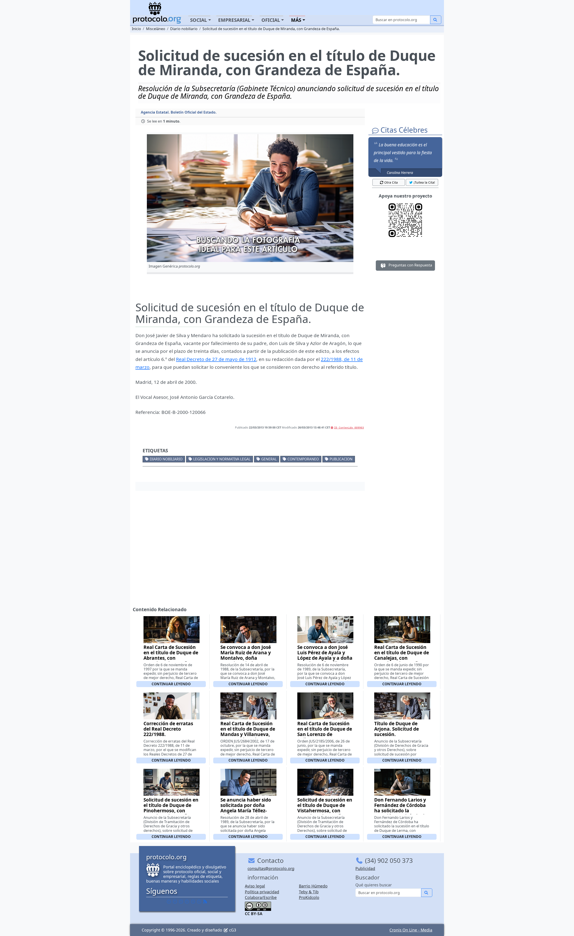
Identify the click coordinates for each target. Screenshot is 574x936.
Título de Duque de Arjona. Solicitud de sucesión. (396, 728)
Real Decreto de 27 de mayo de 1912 (216, 359)
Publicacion (341, 459)
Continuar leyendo (171, 683)
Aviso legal (255, 886)
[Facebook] (168, 901)
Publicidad (365, 868)
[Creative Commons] (258, 905)
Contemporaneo (303, 459)
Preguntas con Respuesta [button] (410, 265)
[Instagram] (193, 901)
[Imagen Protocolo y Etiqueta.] (250, 198)
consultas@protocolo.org (271, 868)
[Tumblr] (187, 901)
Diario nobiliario (166, 459)
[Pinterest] (180, 901)
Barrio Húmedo (313, 886)
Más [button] (296, 20)
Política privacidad (262, 891)
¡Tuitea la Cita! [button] (424, 182)
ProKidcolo (309, 897)
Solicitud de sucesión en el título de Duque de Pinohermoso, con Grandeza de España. (171, 808)
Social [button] (198, 20)
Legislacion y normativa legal (221, 459)
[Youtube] (199, 901)
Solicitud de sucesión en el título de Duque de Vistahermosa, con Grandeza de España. (324, 808)
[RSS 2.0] (205, 901)
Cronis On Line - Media (410, 930)
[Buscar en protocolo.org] (435, 19)
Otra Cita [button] (391, 182)
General (269, 459)
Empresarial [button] (234, 20)
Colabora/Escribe (261, 897)
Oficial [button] (270, 20)
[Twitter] (174, 901)
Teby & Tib (309, 891)
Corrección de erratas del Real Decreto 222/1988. (168, 728)
